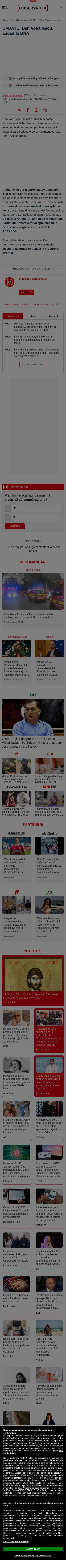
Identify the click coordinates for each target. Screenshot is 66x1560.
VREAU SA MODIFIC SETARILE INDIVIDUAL (33, 1555)
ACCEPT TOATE (33, 1549)
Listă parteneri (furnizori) (16, 1541)
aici (29, 1480)
